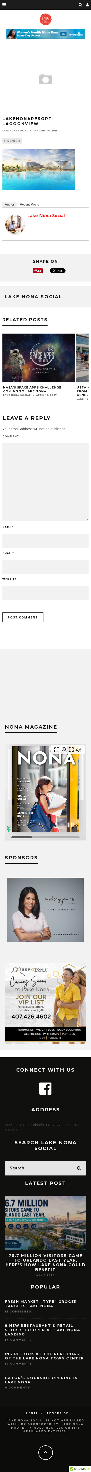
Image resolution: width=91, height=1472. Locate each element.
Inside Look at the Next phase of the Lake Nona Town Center (44, 1356)
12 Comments (18, 1363)
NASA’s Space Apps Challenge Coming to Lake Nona (32, 389)
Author (9, 204)
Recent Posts (29, 204)
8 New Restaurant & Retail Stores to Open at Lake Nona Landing (42, 1329)
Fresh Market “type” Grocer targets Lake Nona (41, 1303)
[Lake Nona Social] (15, 233)
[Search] (81, 5)
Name (7, 527)
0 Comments (12, 140)
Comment (10, 436)
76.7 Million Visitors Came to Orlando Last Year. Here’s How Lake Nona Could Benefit (46, 1262)
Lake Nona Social (15, 131)
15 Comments (18, 1311)
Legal (32, 1413)
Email (8, 553)
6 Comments (17, 1387)
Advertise (58, 1413)
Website (9, 579)
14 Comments (18, 1340)
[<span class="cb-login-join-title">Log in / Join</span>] (87, 5)
